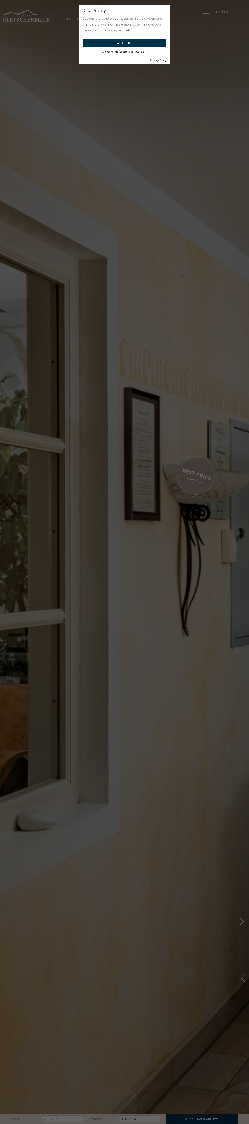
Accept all (124, 43)
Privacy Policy (158, 60)
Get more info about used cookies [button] (122, 52)
